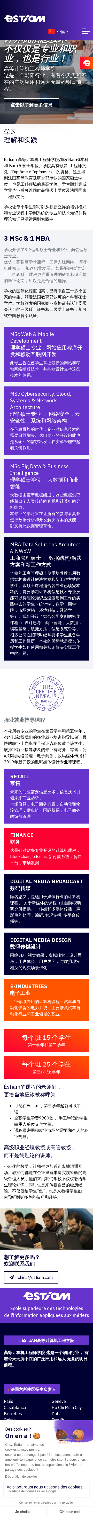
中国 (61, 31)
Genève (59, 1401)
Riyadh (58, 1419)
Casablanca (15, 1407)
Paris (8, 1401)
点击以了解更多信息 (31, 105)
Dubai (57, 1413)
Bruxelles (13, 1413)
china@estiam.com (35, 1277)
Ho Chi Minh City (67, 1407)
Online (10, 1419)
